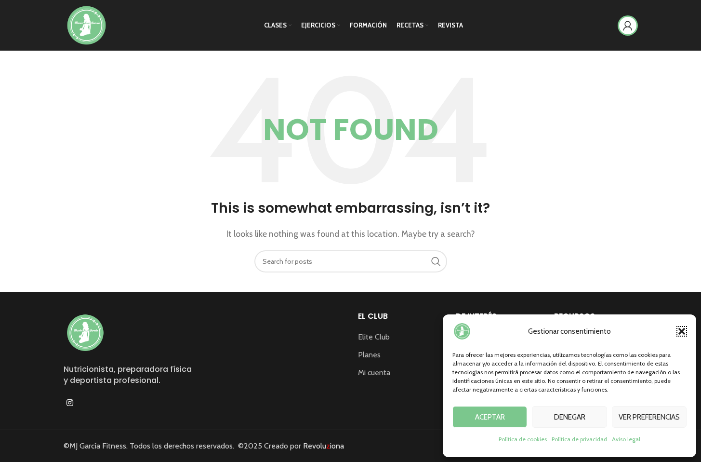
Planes (369, 354)
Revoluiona (322, 445)
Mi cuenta (374, 372)
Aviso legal (626, 439)
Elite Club (374, 336)
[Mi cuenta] (628, 25)
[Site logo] (86, 24)
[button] (682, 331)
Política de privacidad (579, 439)
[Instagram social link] (70, 402)
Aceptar (490, 417)
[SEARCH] (436, 261)
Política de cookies (523, 439)
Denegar (569, 417)
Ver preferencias (649, 417)
